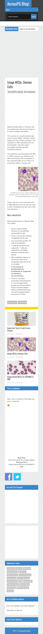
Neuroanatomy (25, 575)
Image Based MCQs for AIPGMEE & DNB (20, 378)
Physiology (24, 584)
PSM (20, 581)
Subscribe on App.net (14, 610)
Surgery (10, 591)
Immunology (12, 572)
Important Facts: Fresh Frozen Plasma (18, 329)
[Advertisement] (21, 53)
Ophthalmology (23, 578)
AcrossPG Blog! (18, 4)
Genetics (26, 568)
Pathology (22, 302)
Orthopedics (12, 581)
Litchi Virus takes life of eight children (21, 460)
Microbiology (12, 575)
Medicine (22, 572)
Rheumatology (22, 588)
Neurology (11, 578)
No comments (29, 92)
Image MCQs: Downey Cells (17, 353)
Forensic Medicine (14, 568)
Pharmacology (12, 584)
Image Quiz (12, 302)
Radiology (11, 588)
